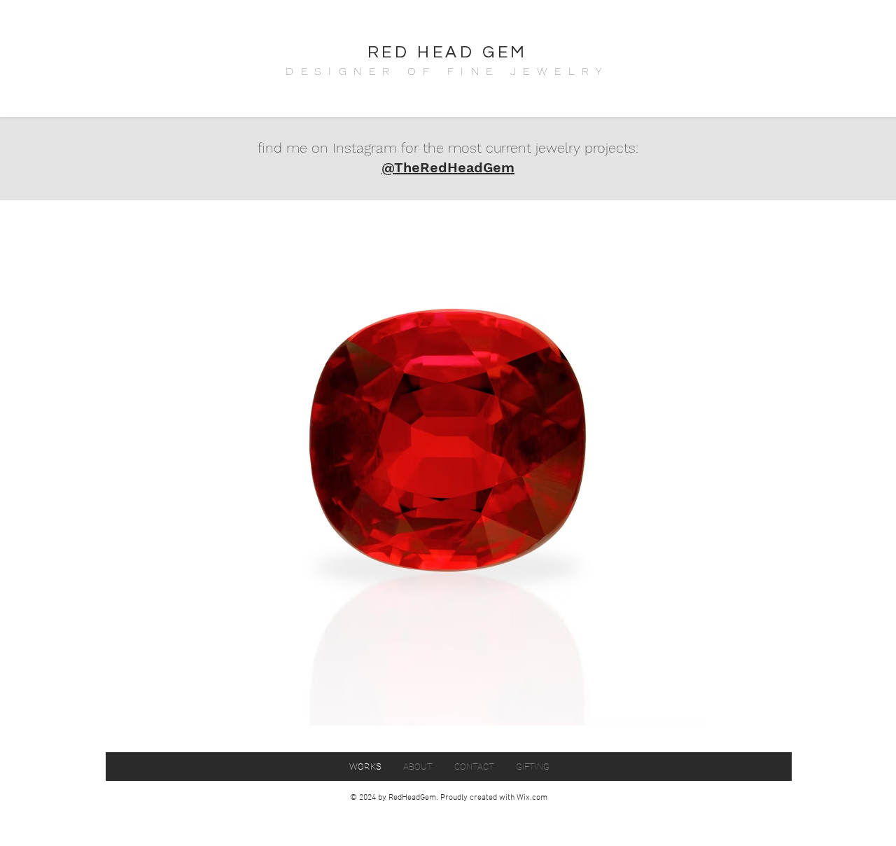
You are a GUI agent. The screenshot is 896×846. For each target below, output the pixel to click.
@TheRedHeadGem (448, 167)
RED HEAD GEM (448, 52)
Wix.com (532, 798)
